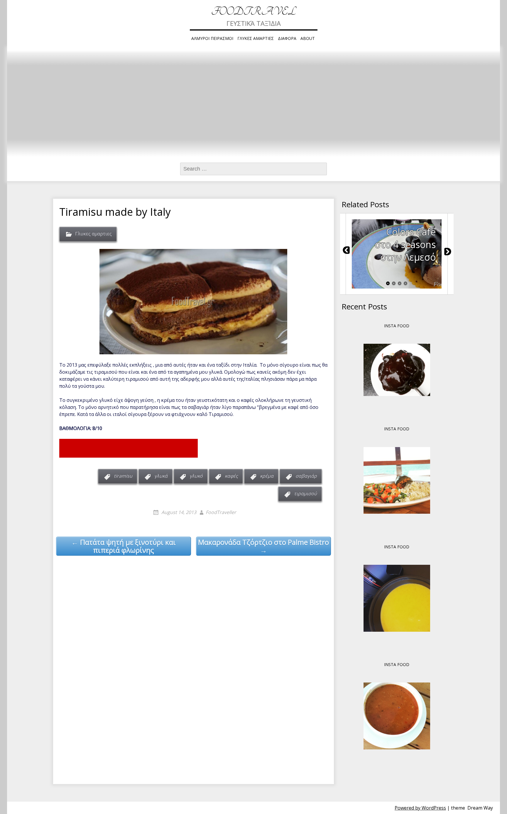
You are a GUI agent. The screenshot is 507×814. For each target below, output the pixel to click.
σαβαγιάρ (306, 476)
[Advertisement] (128, 448)
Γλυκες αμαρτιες (255, 38)
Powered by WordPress (420, 808)
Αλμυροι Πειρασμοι (212, 38)
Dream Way (480, 808)
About (307, 38)
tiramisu (123, 476)
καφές (231, 476)
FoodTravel (253, 11)
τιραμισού (305, 493)
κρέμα (266, 476)
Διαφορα (287, 38)
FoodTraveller (221, 512)
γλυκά (161, 476)
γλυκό (196, 476)
